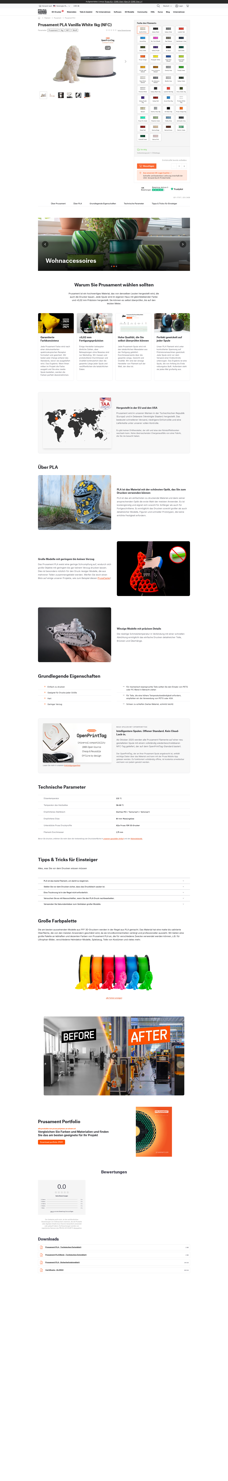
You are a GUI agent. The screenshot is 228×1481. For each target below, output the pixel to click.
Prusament (57, 18)
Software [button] (117, 12)
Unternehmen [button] (179, 12)
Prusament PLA (70, 18)
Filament (47, 18)
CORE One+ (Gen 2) (122, 1)
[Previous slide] (45, 244)
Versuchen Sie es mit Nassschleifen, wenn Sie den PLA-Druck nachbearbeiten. (79, 898)
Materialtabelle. (136, 839)
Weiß (75, 30)
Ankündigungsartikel (72, 765)
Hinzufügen (148, 166)
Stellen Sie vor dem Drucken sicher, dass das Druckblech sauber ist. (74, 886)
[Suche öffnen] (158, 6)
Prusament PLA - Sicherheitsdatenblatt (62, 1262)
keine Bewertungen (124, 30)
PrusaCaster (104, 578)
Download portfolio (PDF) (51, 1142)
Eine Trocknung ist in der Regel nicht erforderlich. (66, 892)
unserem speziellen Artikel (113, 839)
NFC (68, 30)
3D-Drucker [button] (57, 11)
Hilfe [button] (152, 12)
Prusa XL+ (109, 1)
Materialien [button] (71, 12)
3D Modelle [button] (129, 12)
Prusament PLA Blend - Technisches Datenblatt (66, 1254)
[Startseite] (39, 17)
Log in (52, 1211)
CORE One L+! (136, 1)
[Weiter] (125, 61)
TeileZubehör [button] (86, 12)
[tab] (111, 266)
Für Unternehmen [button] (103, 12)
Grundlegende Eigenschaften (103, 203)
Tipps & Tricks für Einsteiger (164, 203)
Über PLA (77, 203)
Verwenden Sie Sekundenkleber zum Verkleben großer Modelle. (72, 904)
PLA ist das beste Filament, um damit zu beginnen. (66, 881)
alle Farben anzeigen (114, 998)
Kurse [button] (160, 12)
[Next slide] (183, 244)
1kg (62, 30)
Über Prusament (58, 203)
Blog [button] (168, 12)
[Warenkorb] (187, 6)
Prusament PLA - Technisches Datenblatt (63, 1247)
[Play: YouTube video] (114, 1055)
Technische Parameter (134, 203)
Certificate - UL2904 (54, 1269)
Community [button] (142, 12)
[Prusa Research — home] (42, 12)
